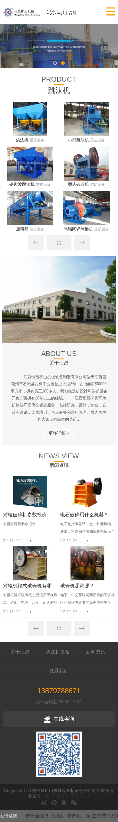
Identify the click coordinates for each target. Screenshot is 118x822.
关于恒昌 (20, 651)
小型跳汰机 (78, 140)
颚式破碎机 (78, 184)
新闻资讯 (95, 651)
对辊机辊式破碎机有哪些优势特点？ (41, 585)
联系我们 (59, 670)
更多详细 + (59, 433)
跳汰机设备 (58, 651)
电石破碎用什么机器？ (84, 514)
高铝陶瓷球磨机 (78, 228)
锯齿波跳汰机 (22, 184)
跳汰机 (22, 140)
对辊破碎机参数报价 (25, 514)
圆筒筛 (22, 228)
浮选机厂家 (79, 815)
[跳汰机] (39, 11)
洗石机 (58, 815)
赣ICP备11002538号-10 (67, 795)
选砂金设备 (37, 815)
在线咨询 (64, 719)
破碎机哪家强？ (77, 585)
